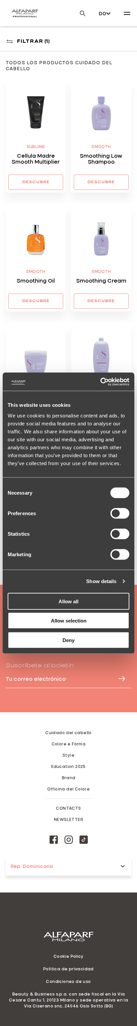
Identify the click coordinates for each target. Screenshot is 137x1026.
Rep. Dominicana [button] (32, 866)
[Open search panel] (78, 13)
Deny (68, 640)
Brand (68, 777)
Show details (101, 581)
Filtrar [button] (33, 41)
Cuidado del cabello (68, 732)
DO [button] (102, 13)
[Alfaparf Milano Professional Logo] (25, 13)
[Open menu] (127, 13)
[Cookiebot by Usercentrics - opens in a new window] (100, 381)
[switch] (119, 513)
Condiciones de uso (68, 981)
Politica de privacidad (68, 968)
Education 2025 (68, 766)
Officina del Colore (68, 788)
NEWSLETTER (68, 819)
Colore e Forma (69, 743)
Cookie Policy (68, 956)
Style (68, 755)
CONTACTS (68, 808)
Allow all (68, 601)
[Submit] (118, 679)
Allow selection (68, 620)
